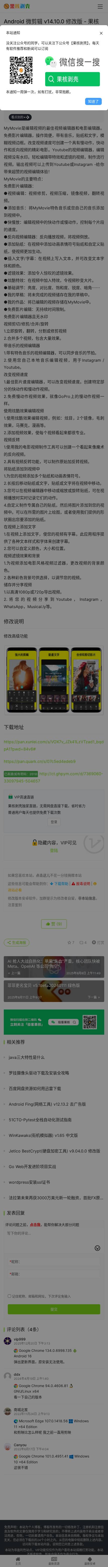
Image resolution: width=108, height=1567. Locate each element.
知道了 (93, 101)
